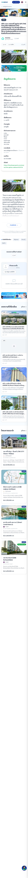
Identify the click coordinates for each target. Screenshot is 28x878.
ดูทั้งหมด (23, 307)
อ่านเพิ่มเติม (13, 225)
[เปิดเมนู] (25, 2)
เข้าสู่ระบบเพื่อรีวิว (10, 272)
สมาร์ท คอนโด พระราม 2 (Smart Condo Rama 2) (12, 523)
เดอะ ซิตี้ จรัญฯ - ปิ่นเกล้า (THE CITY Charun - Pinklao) (13, 452)
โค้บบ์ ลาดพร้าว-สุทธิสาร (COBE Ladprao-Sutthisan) (12, 488)
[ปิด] (26, 866)
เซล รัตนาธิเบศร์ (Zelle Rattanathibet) (9, 559)
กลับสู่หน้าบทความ (7, 6)
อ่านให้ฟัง (12, 44)
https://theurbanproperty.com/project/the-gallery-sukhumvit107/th (14, 166)
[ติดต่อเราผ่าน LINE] (24, 868)
